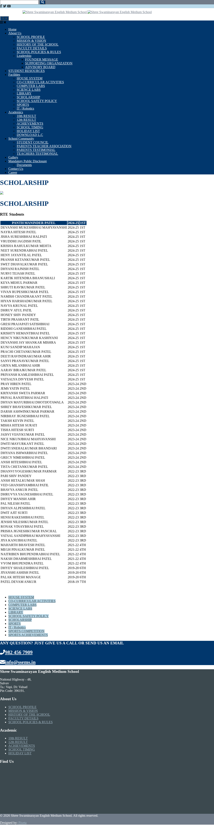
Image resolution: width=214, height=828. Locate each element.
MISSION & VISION (31, 40)
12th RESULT (26, 120)
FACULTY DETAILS (32, 48)
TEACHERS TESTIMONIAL (37, 153)
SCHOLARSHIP (28, 97)
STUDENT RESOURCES (26, 71)
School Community (21, 138)
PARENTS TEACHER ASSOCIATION (44, 146)
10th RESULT (26, 116)
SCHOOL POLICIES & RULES (39, 52)
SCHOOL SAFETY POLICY (37, 101)
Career (12, 172)
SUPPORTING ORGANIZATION (49, 63)
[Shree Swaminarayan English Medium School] (55, 12)
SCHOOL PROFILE (31, 37)
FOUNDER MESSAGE (41, 59)
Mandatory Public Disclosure (27, 161)
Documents (24, 165)
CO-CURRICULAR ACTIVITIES (40, 82)
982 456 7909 (19, 652)
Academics (15, 112)
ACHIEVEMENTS (30, 123)
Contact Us (15, 168)
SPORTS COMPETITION (26, 631)
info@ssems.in (20, 662)
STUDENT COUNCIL (32, 142)
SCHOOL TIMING (30, 127)
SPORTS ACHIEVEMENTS (28, 635)
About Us (14, 33)
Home (12, 29)
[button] (42, 2)
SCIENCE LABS (29, 89)
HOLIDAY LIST (28, 131)
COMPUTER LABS (31, 86)
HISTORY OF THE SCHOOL (38, 44)
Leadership (24, 56)
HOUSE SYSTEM (29, 78)
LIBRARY (24, 93)
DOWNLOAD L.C (30, 135)
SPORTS (23, 104)
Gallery (13, 157)
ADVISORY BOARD (40, 67)
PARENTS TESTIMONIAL (36, 150)
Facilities (14, 74)
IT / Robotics (25, 108)
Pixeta (22, 822)
